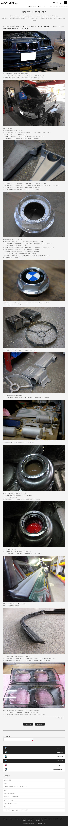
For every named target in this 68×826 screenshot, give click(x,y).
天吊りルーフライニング (10, 803)
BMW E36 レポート (43, 16)
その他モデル (53, 16)
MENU (65, 2)
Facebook (57, 3)
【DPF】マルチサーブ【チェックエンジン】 (15, 786)
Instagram (60, 3)
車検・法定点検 (48, 818)
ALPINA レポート (32, 16)
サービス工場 (23, 818)
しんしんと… (7, 806)
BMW (60, 748)
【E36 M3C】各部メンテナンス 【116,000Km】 (17, 810)
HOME (12, 16)
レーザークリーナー (9, 793)
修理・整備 (56, 818)
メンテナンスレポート (20, 16)
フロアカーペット (8, 800)
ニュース (16, 818)
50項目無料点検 (39, 818)
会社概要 (24, 820)
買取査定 (62, 818)
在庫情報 (11, 818)
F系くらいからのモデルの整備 (11, 796)
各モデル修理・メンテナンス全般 (56, 18)
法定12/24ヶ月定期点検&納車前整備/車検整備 (13, 18)
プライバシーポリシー (41, 820)
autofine (10, 2)
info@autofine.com (44, 6)
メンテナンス (31, 818)
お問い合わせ (31, 820)
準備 (5, 783)
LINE (54, 3)
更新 (5, 790)
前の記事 (28, 724)
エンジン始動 (7, 780)
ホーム (5, 818)
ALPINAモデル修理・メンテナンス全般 (37, 18)
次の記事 (40, 724)
